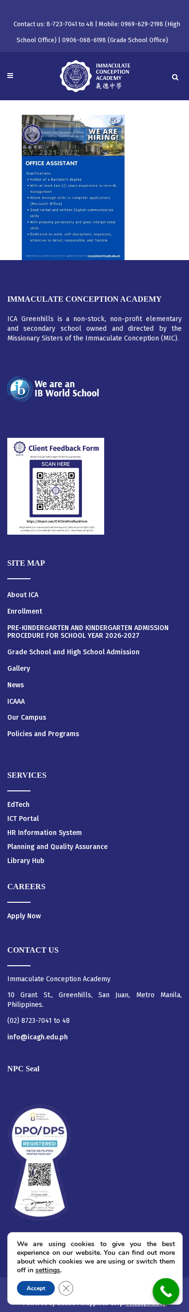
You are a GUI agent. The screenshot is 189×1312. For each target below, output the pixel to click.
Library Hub (26, 861)
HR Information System (44, 833)
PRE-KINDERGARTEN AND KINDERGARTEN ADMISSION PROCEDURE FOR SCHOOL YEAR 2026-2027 (88, 632)
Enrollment (24, 612)
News (15, 685)
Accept (36, 1288)
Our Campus (26, 718)
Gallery (18, 669)
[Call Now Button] (166, 1291)
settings (47, 1270)
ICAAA (16, 702)
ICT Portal (23, 819)
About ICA (22, 595)
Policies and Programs (43, 734)
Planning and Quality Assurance (57, 847)
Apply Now (24, 916)
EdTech (18, 805)
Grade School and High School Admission (73, 652)
